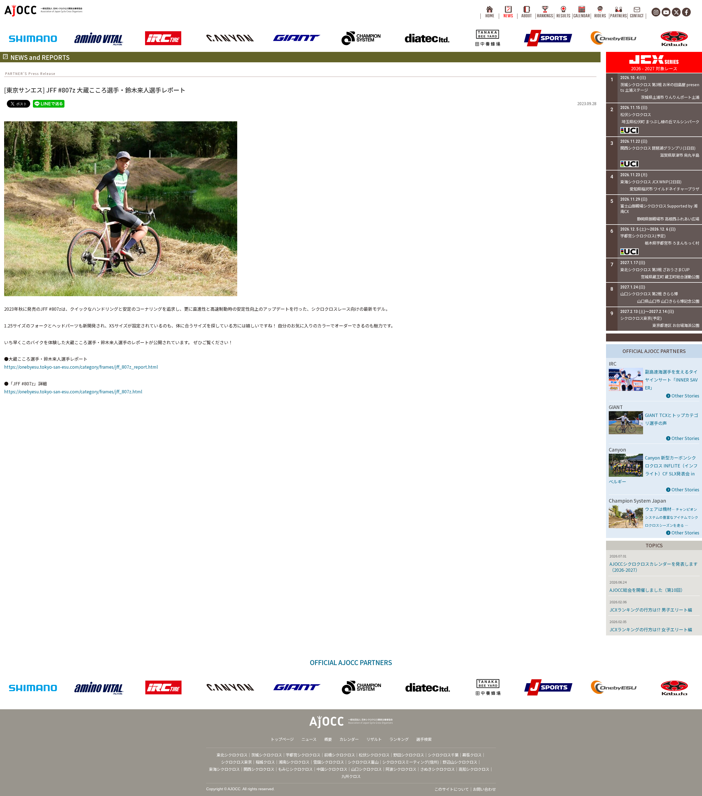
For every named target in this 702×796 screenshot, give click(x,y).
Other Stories (684, 395)
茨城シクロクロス (266, 755)
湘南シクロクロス (294, 762)
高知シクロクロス (473, 769)
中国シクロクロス (331, 769)
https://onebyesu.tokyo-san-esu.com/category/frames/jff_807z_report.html (81, 366)
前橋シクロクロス (339, 755)
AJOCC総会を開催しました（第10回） (647, 590)
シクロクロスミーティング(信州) (410, 762)
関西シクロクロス (259, 769)
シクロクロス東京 (236, 762)
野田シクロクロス (408, 755)
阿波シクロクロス (401, 769)
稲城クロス (265, 762)
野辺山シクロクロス (460, 762)
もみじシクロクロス (295, 769)
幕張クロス (472, 755)
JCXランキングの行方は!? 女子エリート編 (651, 629)
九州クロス (351, 776)
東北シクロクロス (232, 755)
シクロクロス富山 (363, 762)
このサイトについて (451, 789)
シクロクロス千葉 (443, 755)
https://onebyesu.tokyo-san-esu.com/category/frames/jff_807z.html (73, 391)
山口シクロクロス (366, 769)
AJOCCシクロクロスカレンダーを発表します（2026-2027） (654, 566)
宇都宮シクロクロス (303, 755)
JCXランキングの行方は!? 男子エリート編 (651, 609)
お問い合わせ (484, 789)
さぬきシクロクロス (437, 769)
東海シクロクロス (224, 769)
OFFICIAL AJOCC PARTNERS (654, 350)
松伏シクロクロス (374, 755)
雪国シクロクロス (328, 762)
